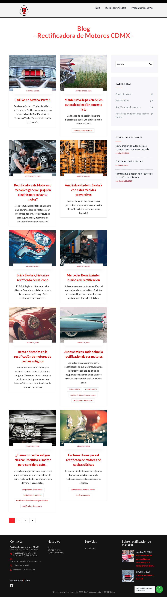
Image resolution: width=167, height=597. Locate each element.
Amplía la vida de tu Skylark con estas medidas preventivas (83, 190)
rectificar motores (83, 495)
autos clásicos (74, 389)
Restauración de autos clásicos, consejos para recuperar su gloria (132, 147)
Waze (27, 580)
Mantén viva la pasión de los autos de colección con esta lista (83, 104)
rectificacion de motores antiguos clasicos (32, 501)
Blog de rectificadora (115, 7)
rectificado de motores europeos (83, 395)
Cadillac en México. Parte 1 (32, 100)
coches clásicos (91, 389)
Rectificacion (122, 100)
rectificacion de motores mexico (83, 490)
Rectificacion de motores (128, 107)
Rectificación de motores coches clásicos (132, 115)
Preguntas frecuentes (142, 7)
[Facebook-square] (11, 585)
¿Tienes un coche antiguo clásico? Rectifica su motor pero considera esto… (33, 459)
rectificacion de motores (83, 130)
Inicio (97, 7)
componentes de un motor (32, 490)
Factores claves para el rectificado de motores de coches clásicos (83, 459)
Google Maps (16, 580)
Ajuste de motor (123, 94)
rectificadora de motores (83, 400)
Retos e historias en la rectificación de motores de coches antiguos (32, 356)
